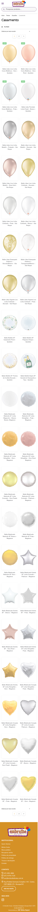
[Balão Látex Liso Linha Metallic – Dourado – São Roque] (28, 130)
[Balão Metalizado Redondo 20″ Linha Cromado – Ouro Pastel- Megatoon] (10, 479)
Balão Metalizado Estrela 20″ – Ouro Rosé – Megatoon (10, 649)
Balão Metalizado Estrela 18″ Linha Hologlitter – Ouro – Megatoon (10, 687)
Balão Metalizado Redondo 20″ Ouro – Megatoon (9, 574)
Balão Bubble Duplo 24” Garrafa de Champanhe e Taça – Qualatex (28, 378)
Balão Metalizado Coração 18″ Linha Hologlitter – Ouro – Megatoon (10, 725)
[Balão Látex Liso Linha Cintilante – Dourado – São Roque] (28, 168)
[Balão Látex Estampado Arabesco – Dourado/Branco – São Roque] (10, 244)
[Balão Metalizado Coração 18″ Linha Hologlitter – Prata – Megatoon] (28, 669)
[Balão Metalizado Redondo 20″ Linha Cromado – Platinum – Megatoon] (28, 479)
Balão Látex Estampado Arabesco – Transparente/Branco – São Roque (28, 262)
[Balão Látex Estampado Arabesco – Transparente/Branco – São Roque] (28, 244)
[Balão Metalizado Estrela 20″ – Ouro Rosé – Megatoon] (10, 631)
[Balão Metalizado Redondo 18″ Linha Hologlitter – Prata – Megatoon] (28, 398)
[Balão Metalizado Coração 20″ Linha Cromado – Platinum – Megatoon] (28, 707)
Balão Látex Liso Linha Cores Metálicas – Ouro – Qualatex (10, 71)
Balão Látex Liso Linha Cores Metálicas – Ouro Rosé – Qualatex (28, 71)
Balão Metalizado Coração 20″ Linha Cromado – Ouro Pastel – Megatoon (10, 763)
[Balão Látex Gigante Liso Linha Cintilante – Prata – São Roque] (28, 284)
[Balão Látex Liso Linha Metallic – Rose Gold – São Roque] (10, 168)
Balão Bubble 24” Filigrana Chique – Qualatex (28, 340)
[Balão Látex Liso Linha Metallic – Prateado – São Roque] (10, 130)
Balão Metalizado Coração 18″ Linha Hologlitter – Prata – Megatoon (28, 687)
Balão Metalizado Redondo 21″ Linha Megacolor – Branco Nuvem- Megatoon (9, 417)
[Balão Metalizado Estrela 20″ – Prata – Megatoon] (28, 595)
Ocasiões (14, 15)
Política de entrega (8, 858)
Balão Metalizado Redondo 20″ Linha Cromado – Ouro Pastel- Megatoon (9, 497)
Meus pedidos (6, 850)
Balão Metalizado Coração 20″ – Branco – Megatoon (28, 762)
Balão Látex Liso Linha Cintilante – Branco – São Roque (28, 223)
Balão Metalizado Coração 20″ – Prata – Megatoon (10, 800)
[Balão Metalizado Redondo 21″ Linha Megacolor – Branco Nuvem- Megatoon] (10, 398)
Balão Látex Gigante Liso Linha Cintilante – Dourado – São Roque (10, 301)
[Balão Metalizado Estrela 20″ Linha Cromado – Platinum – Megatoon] (28, 557)
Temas (8, 15)
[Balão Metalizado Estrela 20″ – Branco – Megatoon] (10, 595)
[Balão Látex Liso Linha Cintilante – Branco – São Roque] (28, 206)
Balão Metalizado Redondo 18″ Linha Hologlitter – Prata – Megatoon (28, 417)
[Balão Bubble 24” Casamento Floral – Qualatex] (10, 322)
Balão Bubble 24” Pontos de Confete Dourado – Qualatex (10, 378)
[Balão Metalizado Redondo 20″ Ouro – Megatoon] (10, 557)
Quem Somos (6, 844)
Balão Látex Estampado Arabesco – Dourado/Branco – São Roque (9, 262)
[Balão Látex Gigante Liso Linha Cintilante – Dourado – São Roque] (10, 284)
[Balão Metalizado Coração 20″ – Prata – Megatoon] (10, 784)
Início (3, 15)
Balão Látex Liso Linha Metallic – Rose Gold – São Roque (10, 185)
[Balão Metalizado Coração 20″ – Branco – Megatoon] (28, 746)
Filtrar (6, 26)
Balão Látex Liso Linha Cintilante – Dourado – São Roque (28, 185)
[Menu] (5, 3)
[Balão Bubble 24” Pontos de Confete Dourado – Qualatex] (10, 360)
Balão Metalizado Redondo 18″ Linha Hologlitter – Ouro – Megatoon (10, 457)
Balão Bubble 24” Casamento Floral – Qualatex (10, 340)
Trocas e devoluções (8, 860)
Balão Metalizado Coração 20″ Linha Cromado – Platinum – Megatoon (28, 725)
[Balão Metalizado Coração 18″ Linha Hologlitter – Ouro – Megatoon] (10, 707)
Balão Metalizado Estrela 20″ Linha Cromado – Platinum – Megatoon (28, 574)
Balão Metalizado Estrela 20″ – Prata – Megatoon (28, 612)
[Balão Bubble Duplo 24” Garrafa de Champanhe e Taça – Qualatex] (28, 360)
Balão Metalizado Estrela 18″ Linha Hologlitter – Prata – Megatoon (28, 649)
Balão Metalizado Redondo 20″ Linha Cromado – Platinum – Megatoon (28, 497)
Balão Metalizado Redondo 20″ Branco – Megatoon (10, 536)
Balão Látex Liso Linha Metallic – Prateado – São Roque (10, 147)
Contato (4, 863)
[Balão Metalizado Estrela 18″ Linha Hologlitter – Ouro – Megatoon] (10, 669)
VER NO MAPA (9, 888)
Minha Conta (6, 847)
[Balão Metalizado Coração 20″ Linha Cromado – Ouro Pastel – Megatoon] (10, 746)
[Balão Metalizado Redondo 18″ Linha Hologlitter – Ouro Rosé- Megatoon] (28, 439)
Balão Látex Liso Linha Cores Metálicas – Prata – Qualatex (10, 109)
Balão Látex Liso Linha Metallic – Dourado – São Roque (28, 147)
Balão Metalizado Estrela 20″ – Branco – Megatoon (10, 612)
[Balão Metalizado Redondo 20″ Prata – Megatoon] (28, 519)
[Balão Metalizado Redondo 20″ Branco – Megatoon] (10, 519)
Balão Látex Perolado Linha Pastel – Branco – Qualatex (28, 109)
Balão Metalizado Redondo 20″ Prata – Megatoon (28, 536)
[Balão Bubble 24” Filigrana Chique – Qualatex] (28, 322)
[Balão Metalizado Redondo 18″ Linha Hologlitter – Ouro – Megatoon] (10, 439)
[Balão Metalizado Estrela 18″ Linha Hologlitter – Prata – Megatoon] (28, 631)
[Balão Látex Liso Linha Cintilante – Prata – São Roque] (10, 206)
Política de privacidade (9, 855)
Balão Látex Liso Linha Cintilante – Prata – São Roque (9, 223)
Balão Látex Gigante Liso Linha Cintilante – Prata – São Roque (28, 301)
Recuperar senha (7, 852)
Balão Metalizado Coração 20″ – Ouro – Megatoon (28, 800)
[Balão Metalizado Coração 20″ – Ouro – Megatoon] (28, 784)
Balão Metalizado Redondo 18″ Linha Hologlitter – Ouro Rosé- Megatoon (28, 457)
